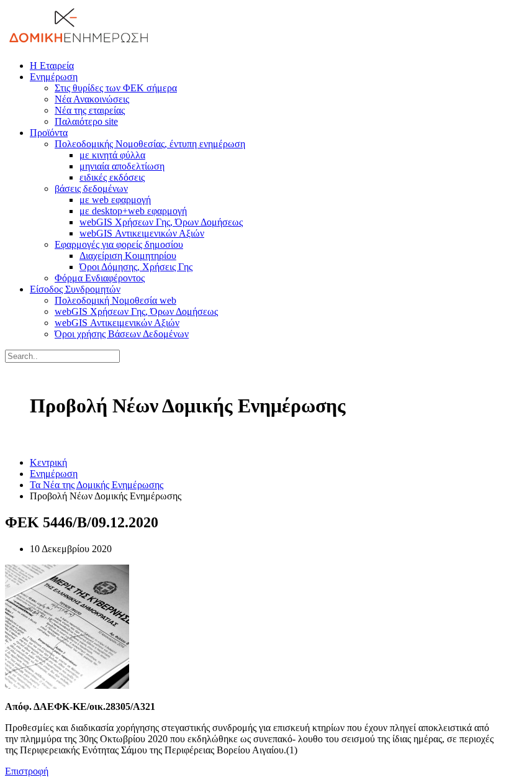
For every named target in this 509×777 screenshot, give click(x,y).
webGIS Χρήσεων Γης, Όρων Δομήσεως (161, 222)
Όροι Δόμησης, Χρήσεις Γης (135, 266)
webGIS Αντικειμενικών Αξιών (141, 233)
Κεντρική (48, 462)
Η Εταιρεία (52, 65)
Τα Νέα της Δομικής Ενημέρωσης (96, 484)
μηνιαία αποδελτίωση (121, 166)
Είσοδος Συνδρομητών (75, 289)
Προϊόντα (49, 132)
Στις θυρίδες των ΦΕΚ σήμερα (116, 88)
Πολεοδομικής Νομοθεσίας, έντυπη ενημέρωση (150, 144)
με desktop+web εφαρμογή (133, 211)
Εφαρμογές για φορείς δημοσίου (119, 244)
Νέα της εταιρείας (90, 110)
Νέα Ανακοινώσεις (92, 99)
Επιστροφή (26, 771)
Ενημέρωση (54, 76)
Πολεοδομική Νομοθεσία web (115, 300)
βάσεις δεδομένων (91, 188)
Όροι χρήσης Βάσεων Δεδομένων (122, 334)
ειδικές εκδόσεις (112, 177)
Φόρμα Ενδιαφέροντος (100, 278)
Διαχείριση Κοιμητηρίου (127, 255)
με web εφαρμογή (115, 199)
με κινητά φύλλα (112, 155)
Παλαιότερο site (86, 121)
